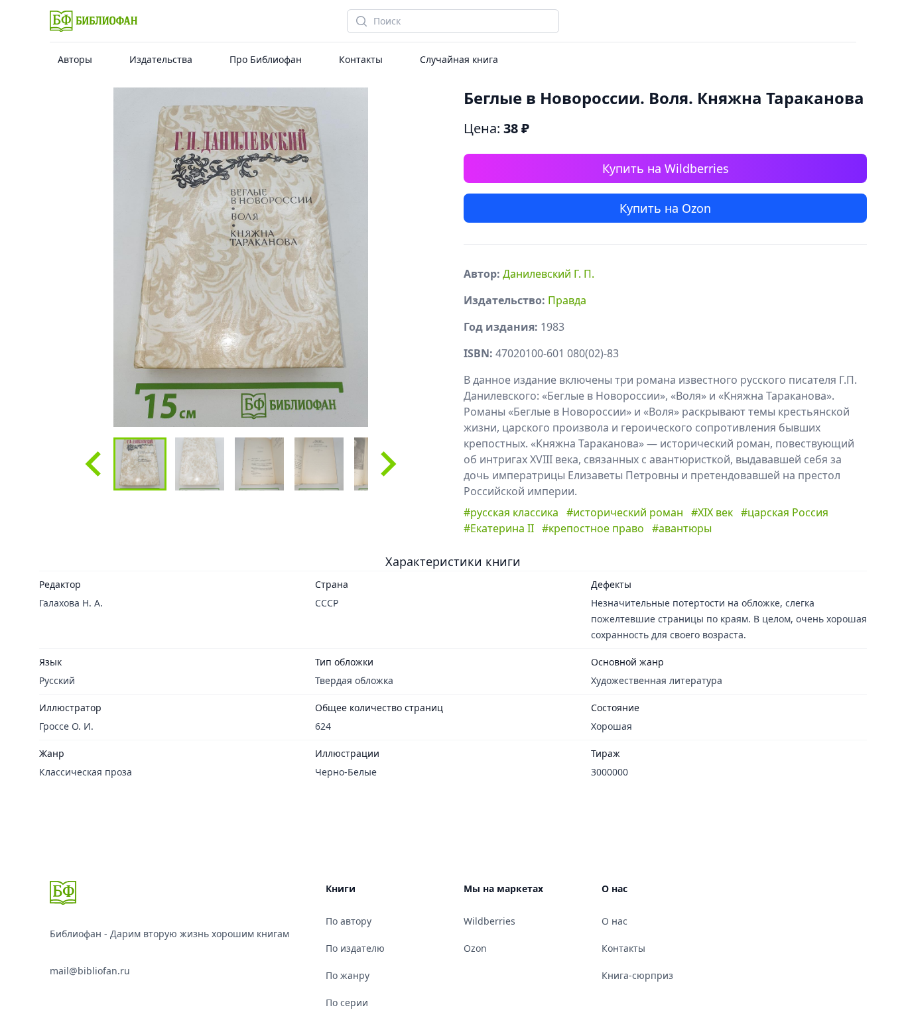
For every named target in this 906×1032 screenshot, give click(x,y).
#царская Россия (784, 512)
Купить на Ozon (665, 208)
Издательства (160, 59)
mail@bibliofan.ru (90, 970)
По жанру (347, 975)
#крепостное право (593, 528)
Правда (567, 300)
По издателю (355, 948)
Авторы (75, 59)
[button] (139, 463)
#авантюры (682, 528)
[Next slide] (386, 464)
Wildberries (489, 921)
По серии (347, 1002)
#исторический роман (624, 512)
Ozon (475, 948)
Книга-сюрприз (637, 975)
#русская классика (511, 512)
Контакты (361, 59)
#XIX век (712, 512)
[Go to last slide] (95, 464)
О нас (614, 921)
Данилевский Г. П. (548, 273)
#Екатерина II (499, 528)
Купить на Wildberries (665, 168)
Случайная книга (459, 59)
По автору (348, 921)
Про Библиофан (265, 59)
